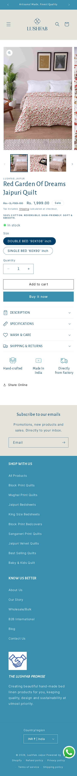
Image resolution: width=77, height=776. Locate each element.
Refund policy (34, 760)
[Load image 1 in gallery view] (19, 163)
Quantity (9, 260)
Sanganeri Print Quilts (25, 533)
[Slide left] (4, 164)
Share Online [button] (17, 385)
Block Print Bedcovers (25, 524)
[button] (8, 24)
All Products (18, 475)
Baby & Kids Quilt (22, 562)
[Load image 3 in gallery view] (57, 163)
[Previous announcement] (8, 4)
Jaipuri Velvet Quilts (24, 543)
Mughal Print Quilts (23, 495)
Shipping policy (53, 766)
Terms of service (28, 766)
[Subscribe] (63, 442)
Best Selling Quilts (22, 553)
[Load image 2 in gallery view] (38, 163)
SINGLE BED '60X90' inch (28, 251)
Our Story (16, 599)
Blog (12, 629)
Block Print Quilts (22, 485)
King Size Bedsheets (24, 514)
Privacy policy (56, 760)
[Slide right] (72, 164)
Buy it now (38, 297)
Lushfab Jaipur (36, 754)
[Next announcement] (69, 4)
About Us (15, 590)
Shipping (24, 208)
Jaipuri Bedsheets (22, 504)
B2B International (21, 619)
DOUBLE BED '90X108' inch (29, 241)
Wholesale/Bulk (20, 609)
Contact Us (17, 638)
